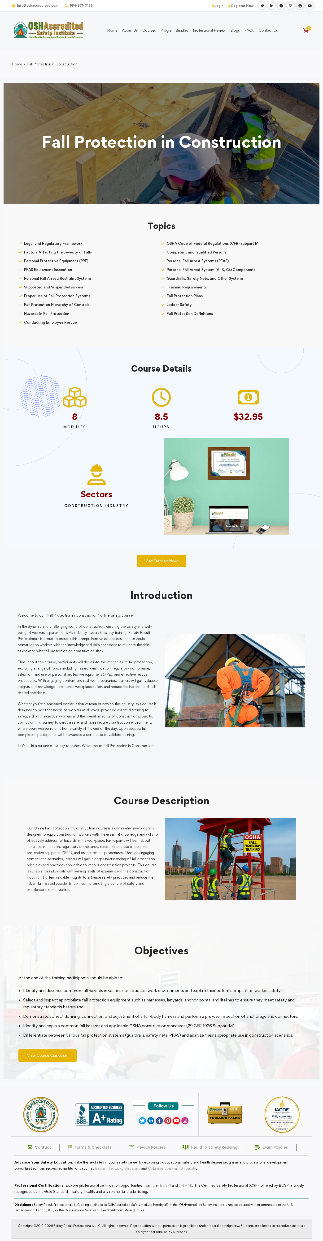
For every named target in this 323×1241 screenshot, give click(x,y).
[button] (161, 561)
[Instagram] (184, 1120)
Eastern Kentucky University (117, 1168)
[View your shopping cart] (307, 30)
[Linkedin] (150, 1120)
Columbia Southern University (172, 1168)
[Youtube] (176, 1120)
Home (17, 64)
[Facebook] (159, 1120)
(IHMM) (185, 1185)
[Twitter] (142, 1120)
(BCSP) (164, 1185)
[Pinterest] (167, 1120)
